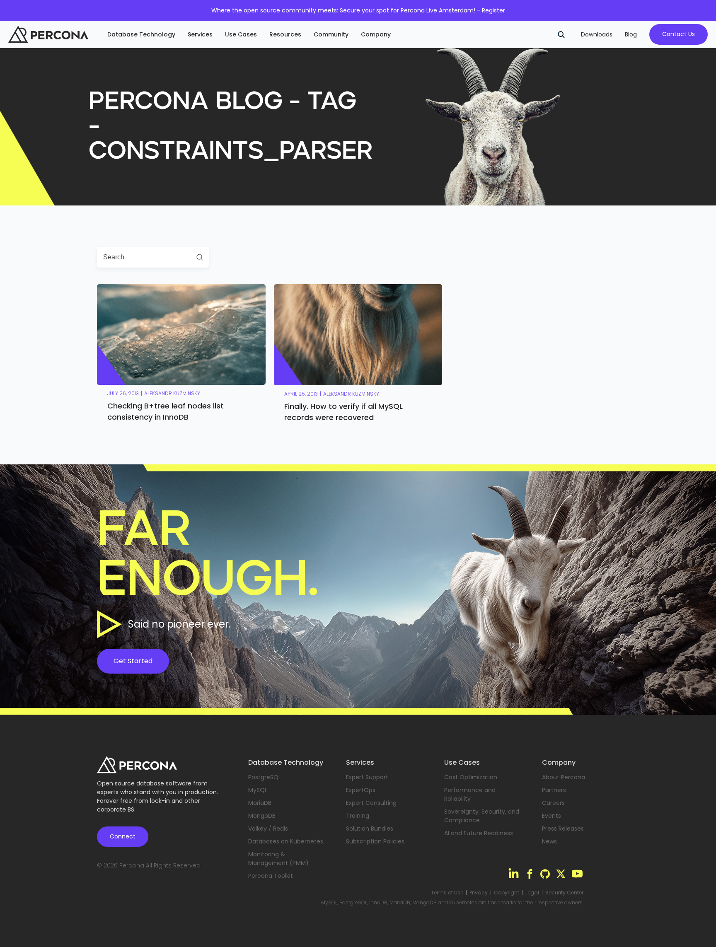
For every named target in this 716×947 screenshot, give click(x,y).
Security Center (564, 893)
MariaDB (259, 803)
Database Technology (141, 34)
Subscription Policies (375, 841)
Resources (285, 34)
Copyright (506, 893)
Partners (554, 790)
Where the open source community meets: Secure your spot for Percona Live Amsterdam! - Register (358, 10)
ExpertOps (360, 790)
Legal (532, 893)
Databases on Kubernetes (285, 841)
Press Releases (563, 828)
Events (551, 816)
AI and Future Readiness (478, 833)
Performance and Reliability (470, 794)
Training (357, 816)
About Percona (563, 777)
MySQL (257, 790)
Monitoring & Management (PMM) (278, 858)
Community (331, 34)
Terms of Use (447, 893)
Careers (553, 803)
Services (200, 34)
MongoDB (262, 816)
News (549, 841)
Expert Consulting (371, 803)
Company (376, 34)
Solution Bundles (369, 828)
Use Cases (241, 34)
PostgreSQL (264, 777)
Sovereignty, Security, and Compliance (481, 815)
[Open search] (561, 34)
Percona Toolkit (270, 876)
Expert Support (367, 777)
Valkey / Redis (268, 828)
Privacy (478, 893)
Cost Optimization (470, 777)
